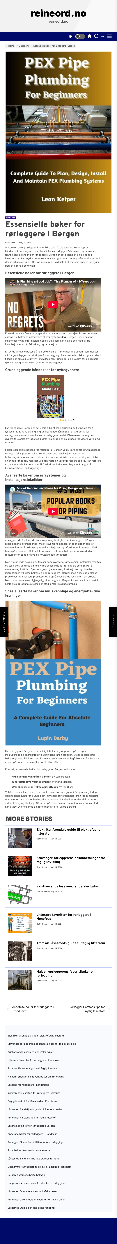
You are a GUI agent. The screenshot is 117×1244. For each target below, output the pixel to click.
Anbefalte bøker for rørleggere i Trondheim (32, 1133)
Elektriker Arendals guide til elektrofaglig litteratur (68, 832)
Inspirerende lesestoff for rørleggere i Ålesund (34, 1092)
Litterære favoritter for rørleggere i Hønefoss (64, 917)
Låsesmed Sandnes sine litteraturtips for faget (34, 1158)
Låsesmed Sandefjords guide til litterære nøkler (35, 1109)
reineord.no (58, 13)
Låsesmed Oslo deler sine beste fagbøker (31, 1207)
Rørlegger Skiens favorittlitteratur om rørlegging (35, 1142)
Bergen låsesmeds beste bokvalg (27, 1174)
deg (63, 337)
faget (18, 431)
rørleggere (62, 251)
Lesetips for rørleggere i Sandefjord (28, 1084)
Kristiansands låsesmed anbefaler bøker (68, 887)
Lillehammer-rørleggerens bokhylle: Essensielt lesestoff (39, 1166)
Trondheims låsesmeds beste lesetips (29, 1150)
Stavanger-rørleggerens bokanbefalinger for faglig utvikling (71, 860)
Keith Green (10, 243)
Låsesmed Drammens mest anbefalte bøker (32, 1191)
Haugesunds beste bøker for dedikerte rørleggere (36, 1183)
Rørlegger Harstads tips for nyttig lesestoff (32, 1117)
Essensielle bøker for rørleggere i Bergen (31, 1125)
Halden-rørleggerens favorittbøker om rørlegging (66, 974)
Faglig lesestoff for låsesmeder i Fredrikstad (33, 1101)
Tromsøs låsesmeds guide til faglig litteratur (71, 943)
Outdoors (10, 218)
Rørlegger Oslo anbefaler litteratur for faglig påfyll (36, 1199)
